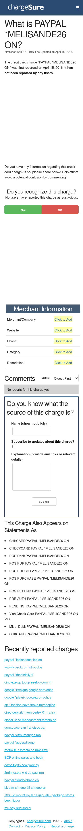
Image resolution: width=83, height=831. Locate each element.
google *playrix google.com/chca (27, 697)
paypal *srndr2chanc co (21, 779)
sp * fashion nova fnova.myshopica (29, 704)
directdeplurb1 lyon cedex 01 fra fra (29, 712)
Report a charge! (62, 826)
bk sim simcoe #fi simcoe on (25, 787)
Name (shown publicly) (29, 423)
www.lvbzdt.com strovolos (23, 667)
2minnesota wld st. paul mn (24, 772)
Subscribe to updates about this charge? (42, 441)
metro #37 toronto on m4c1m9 (26, 749)
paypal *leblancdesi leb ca (23, 659)
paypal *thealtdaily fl (18, 674)
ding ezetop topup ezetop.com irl (27, 682)
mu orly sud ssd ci (17, 807)
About (68, 820)
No (60, 209)
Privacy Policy (35, 826)
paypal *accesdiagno (19, 742)
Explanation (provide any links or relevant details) (43, 457)
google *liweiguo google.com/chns (28, 689)
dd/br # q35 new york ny (21, 764)
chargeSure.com (39, 820)
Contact (14, 826)
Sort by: (46, 377)
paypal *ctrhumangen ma (22, 734)
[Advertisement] (41, 122)
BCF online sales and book (23, 757)
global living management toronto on (30, 719)
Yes (23, 209)
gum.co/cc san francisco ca (24, 727)
